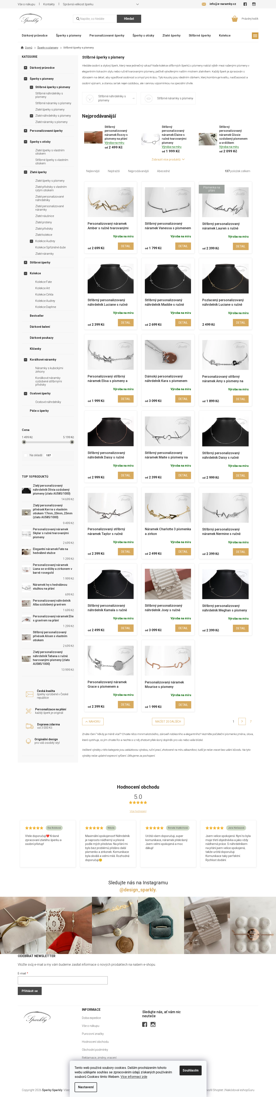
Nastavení (86, 1087)
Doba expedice (91, 1018)
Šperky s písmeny (42, 78)
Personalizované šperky (46, 130)
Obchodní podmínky (95, 1049)
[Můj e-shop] (37, 1017)
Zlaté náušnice (44, 216)
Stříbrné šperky (40, 262)
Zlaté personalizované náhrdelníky (49, 198)
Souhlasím (191, 1070)
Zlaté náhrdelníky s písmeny (53, 115)
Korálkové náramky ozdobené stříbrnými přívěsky (48, 381)
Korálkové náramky (43, 359)
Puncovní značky (93, 1033)
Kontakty (49, 4)
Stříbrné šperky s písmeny (52, 87)
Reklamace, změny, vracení (99, 1057)
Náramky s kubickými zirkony (49, 369)
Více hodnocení (138, 811)
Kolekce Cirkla (44, 294)
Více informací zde (134, 1077)
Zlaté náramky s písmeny (51, 122)
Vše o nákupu (26, 4)
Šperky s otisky (40, 141)
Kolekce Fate (43, 281)
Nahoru (94, 721)
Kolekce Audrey (45, 241)
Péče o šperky (39, 410)
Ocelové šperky (40, 393)
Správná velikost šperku (78, 4)
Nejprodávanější (138, 171)
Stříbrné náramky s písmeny (53, 103)
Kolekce (35, 273)
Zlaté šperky (38, 172)
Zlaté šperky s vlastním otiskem (50, 152)
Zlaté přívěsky (44, 228)
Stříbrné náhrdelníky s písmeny (49, 95)
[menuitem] (35, 35)
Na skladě (40, 455)
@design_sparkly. (138, 889)
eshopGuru (247, 1090)
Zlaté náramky (44, 253)
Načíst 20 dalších (168, 721)
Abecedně (163, 171)
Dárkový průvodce (42, 67)
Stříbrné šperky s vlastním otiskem (51, 161)
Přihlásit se (30, 991)
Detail (125, 246)
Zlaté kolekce (43, 234)
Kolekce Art (42, 288)
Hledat (129, 19)
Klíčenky (35, 348)
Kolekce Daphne (45, 307)
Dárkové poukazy (41, 337)
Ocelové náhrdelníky (48, 402)
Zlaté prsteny (43, 222)
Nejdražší (114, 171)
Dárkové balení (40, 326)
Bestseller (37, 315)
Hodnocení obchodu (95, 1041)
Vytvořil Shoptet (213, 1090)
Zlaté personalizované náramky (49, 208)
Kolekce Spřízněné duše (50, 247)
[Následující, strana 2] (242, 721)
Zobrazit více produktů (166, 159)
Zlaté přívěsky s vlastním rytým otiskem (51, 188)
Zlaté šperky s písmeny (50, 109)
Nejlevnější (92, 171)
